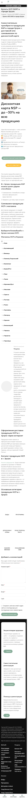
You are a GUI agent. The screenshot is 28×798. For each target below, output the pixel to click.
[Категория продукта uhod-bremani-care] (20, 543)
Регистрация (9, 684)
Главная (3, 14)
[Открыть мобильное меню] (2, 2)
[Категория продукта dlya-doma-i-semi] (7, 525)
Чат (7, 715)
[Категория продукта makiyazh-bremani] (7, 543)
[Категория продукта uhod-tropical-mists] (20, 525)
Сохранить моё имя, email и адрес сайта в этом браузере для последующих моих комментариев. (12, 608)
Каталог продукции (7, 462)
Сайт (2, 598)
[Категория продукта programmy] (20, 508)
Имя (3, 585)
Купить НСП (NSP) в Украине (16, 14)
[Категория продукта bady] (7, 508)
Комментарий (5, 566)
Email (3, 592)
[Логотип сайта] (13, 2)
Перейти (8, 651)
